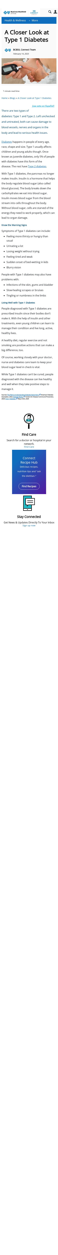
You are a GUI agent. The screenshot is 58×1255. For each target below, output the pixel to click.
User (55, 12)
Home (5, 98)
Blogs (12, 98)
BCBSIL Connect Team (24, 49)
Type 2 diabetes (37, 166)
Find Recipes (29, 486)
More (35, 20)
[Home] (21, 12)
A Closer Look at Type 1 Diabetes (34, 98)
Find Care (29, 446)
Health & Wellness (15, 20)
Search (50, 12)
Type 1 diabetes (10, 399)
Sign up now (29, 525)
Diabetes (7, 142)
